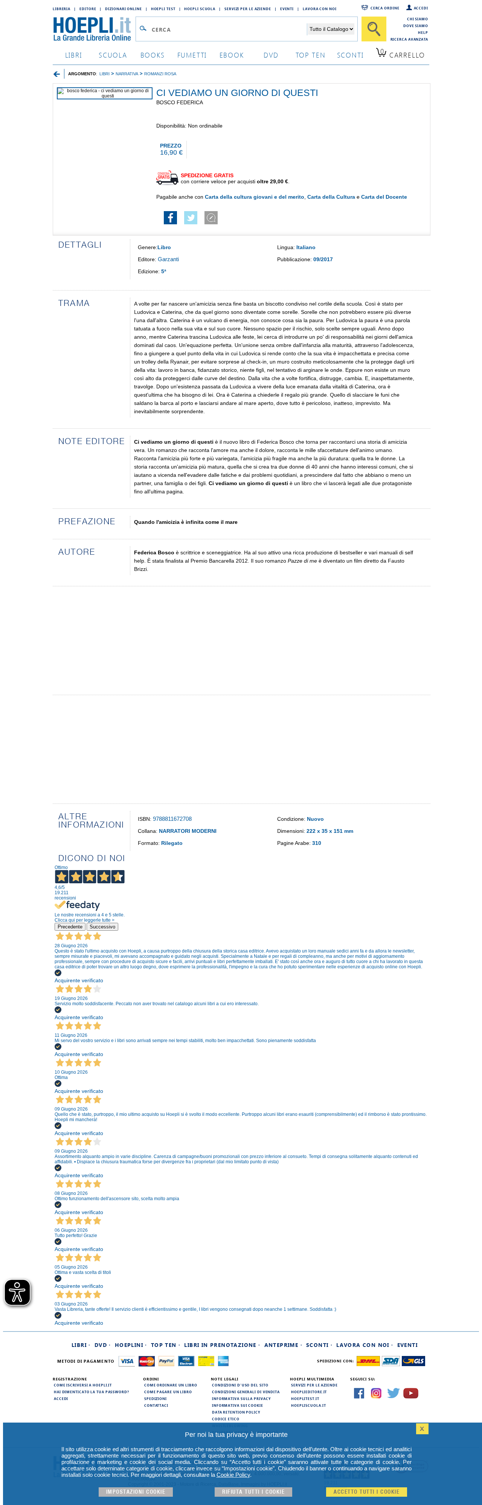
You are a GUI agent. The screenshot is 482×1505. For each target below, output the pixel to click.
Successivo (102, 927)
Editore (87, 8)
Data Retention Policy (236, 1412)
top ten (311, 54)
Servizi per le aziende (247, 8)
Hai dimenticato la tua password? (91, 1391)
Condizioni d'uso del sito (240, 1385)
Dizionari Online (123, 8)
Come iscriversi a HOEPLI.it (83, 1385)
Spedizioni (155, 1398)
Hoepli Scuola (199, 8)
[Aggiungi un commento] (211, 222)
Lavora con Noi (320, 8)
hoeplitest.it (305, 1398)
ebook (232, 54)
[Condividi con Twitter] (190, 222)
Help (423, 32)
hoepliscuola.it (308, 1405)
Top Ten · (166, 1344)
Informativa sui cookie (237, 1405)
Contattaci (156, 1405)
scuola (113, 54)
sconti (350, 54)
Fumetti (192, 54)
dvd (271, 54)
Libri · (81, 1344)
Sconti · (319, 1344)
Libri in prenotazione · (222, 1344)
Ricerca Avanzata (409, 39)
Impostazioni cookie (136, 1492)
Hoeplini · (131, 1344)
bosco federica (179, 102)
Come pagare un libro (168, 1391)
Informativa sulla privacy (241, 1398)
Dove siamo (415, 25)
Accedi (421, 8)
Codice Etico (225, 1419)
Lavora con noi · (364, 1344)
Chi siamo (417, 19)
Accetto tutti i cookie (367, 1492)
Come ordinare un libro (170, 1385)
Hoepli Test (163, 8)
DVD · (103, 1344)
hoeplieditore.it (309, 1391)
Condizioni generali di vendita (246, 1391)
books (152, 54)
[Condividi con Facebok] (170, 222)
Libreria (61, 8)
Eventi (287, 8)
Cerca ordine (385, 8)
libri (73, 54)
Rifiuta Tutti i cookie (253, 1492)
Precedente (70, 927)
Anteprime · (283, 1344)
